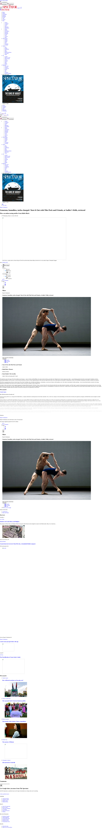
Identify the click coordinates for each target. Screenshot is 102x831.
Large (9, 272)
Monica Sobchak (5, 719)
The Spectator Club (6, 821)
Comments (6, 280)
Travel (6, 59)
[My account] (21, 7)
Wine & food (7, 58)
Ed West (1, 654)
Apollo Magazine (5, 817)
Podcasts (4, 15)
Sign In (18, 7)
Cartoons (6, 72)
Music (6, 51)
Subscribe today (5, 826)
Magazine (6, 26)
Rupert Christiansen (3, 417)
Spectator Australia (5, 816)
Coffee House (5, 38)
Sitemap (3, 811)
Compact (9, 275)
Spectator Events (5, 820)
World (6, 41)
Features (6, 67)
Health (6, 63)
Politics (6, 22)
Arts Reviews (4, 511)
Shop (3, 20)
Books (6, 48)
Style (6, 62)
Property (6, 60)
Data (5, 42)
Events (3, 17)
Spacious (10, 278)
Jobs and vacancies (5, 810)
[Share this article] (3, 286)
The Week (7, 66)
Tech (6, 25)
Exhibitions (7, 49)
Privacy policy (5, 807)
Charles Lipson (3, 392)
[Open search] (0, 113)
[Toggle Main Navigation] (1, 8)
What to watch (7, 57)
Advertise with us (5, 799)
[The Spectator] (10, 7)
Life (3, 55)
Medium (9, 270)
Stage (6, 54)
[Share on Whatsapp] (5, 285)
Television (7, 53)
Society (6, 40)
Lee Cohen (2, 519)
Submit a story (5, 800)
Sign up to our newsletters (7, 827)
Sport (6, 61)
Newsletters (4, 14)
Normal (9, 276)
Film (5, 50)
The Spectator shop (6, 818)
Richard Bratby (3, 541)
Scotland (6, 44)
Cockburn (6, 23)
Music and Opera (5, 512)
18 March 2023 (5, 262)
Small (8, 269)
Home (3, 12)
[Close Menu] (1, 115)
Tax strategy (4, 809)
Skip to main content (4, 0)
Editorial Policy (5, 801)
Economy (6, 43)
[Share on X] (5, 283)
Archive (3, 19)
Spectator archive (5, 819)
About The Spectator (6, 806)
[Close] (1, 786)
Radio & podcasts (8, 52)
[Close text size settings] (3, 267)
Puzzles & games (8, 73)
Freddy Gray (4, 739)
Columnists (7, 68)
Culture (6, 24)
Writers (3, 13)
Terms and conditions (6, 808)
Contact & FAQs (5, 798)
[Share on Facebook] (5, 282)
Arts (5, 47)
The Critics (4, 205)
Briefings (4, 16)
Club (3, 18)
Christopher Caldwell (6, 760)
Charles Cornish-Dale (6, 698)
